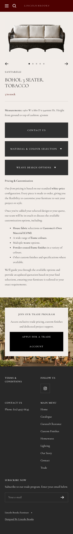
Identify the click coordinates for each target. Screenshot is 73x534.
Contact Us (36, 130)
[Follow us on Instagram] (45, 388)
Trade (44, 467)
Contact (45, 460)
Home (44, 409)
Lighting (45, 446)
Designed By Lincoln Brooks (19, 519)
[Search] (14, 6)
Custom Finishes (50, 431)
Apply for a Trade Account (36, 341)
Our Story (46, 453)
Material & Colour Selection (36, 148)
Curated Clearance (51, 424)
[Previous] (6, 63)
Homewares (47, 438)
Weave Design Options (36, 167)
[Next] (66, 63)
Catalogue (46, 416)
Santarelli (13, 71)
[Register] (62, 497)
